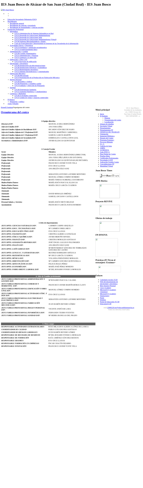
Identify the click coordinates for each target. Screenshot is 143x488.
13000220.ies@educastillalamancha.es (120, 308)
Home (3, 107)
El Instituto (9, 107)
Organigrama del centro (15, 112)
